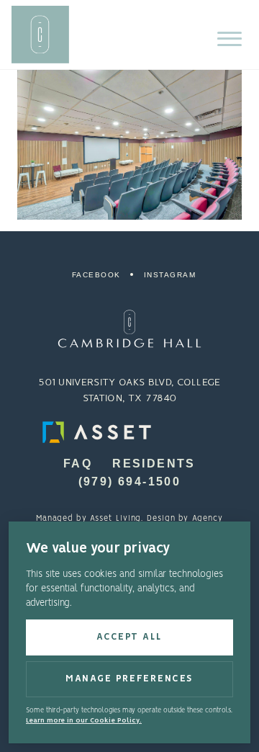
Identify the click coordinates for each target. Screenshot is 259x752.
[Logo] (129, 329)
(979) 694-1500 (129, 481)
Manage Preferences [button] (129, 679)
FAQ (77, 463)
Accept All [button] (129, 637)
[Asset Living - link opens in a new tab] (129, 432)
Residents (154, 463)
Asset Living (115, 518)
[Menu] (229, 39)
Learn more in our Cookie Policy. (84, 720)
